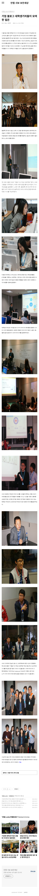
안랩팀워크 (11, 796)
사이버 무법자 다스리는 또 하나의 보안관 (11, 807)
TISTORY (20, 892)
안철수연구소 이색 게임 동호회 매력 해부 (11, 801)
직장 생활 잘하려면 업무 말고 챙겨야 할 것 (11, 805)
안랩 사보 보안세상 (19, 2)
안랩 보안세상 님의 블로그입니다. (13, 872)
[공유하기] (7, 789)
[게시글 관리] (10, 789)
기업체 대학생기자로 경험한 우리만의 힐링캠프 (13, 799)
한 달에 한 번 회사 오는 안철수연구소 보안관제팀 (13, 803)
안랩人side (5, 796)
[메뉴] (3, 3)
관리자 (25, 892)
